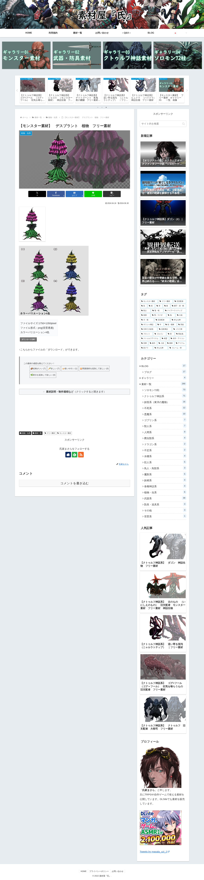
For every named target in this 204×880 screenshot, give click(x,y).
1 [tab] (97, 107)
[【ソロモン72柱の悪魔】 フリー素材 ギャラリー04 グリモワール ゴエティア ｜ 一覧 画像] (177, 55)
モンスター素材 (65, 433)
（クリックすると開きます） (76, 391)
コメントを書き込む (74, 483)
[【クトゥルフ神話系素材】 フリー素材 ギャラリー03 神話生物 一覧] (127, 55)
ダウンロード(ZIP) (28, 339)
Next (187, 90)
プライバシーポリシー (99, 871)
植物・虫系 (26, 433)
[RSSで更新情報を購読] (81, 454)
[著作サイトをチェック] (68, 454)
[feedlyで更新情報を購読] (74, 454)
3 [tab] (106, 107)
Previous (17, 90)
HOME (83, 871)
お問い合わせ (117, 871)
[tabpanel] (33, 90)
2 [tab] (102, 107)
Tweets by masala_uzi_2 (153, 851)
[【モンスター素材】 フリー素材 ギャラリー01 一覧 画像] (26, 55)
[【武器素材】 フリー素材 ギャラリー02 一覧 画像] (77, 55)
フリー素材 (51, 433)
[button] (112, 194)
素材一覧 (38, 433)
